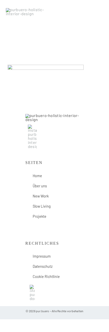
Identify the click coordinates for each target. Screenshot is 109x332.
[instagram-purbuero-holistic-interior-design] (32, 127)
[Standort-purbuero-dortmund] (32, 287)
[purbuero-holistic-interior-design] (29, 10)
